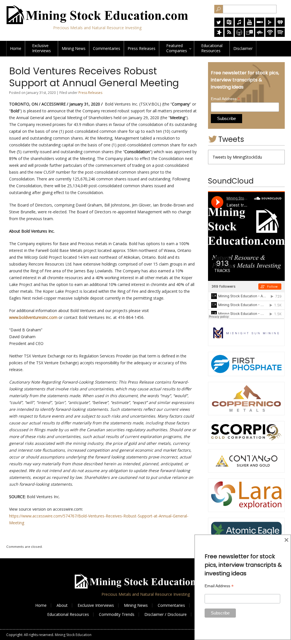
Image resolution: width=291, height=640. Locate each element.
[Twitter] (218, 25)
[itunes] (239, 25)
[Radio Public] (229, 25)
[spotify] (280, 35)
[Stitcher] (259, 25)
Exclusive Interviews (96, 605)
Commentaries (106, 48)
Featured (176, 48)
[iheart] (280, 25)
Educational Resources (68, 614)
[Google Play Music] (270, 25)
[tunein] (249, 35)
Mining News (74, 48)
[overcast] (239, 35)
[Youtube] (249, 25)
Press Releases (141, 48)
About (62, 605)
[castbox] (259, 35)
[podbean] (270, 35)
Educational (212, 48)
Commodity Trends (116, 614)
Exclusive (41, 48)
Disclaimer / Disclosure (165, 614)
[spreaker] (218, 35)
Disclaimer (243, 48)
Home (15, 48)
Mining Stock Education (73, 634)
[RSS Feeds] (229, 35)
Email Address (225, 99)
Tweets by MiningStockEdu (237, 157)
